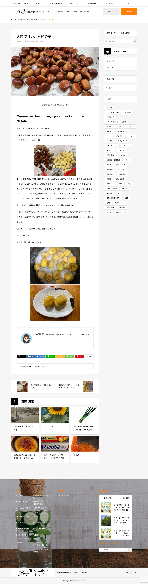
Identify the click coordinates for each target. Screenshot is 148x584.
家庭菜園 (122, 174)
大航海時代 (110, 174)
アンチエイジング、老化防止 (116, 122)
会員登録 (129, 11)
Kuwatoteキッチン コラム (23, 509)
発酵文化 (110, 193)
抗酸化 (109, 179)
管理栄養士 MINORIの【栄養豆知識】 (40, 503)
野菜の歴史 (110, 207)
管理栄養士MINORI (113, 198)
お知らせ (36, 516)
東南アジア (110, 184)
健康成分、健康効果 (113, 160)
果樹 (120, 184)
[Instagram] (127, 572)
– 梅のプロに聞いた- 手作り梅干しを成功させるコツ (40, 510)
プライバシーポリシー (23, 539)
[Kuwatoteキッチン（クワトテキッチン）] (33, 11)
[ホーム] (11, 20)
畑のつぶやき (40, 41)
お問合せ (19, 543)
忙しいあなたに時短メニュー (23, 517)
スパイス (110, 131)
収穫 (126, 160)
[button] (128, 3)
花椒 (108, 203)
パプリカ (119, 136)
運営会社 (36, 539)
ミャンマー (126, 145)
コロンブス (130, 126)
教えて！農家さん (22, 535)
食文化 (109, 212)
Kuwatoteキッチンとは (20, 3)
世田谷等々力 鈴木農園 (23, 530)
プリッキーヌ (122, 141)
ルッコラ (121, 150)
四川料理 (121, 169)
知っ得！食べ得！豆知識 (40, 496)
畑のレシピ (38, 3)
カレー (118, 126)
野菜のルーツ (119, 203)
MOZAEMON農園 (39, 529)
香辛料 (118, 212)
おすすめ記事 (124, 498)
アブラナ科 (110, 117)
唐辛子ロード (120, 165)
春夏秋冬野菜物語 (56, 3)
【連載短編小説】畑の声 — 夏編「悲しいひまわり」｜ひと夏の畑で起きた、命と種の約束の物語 (40, 547)
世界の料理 (110, 155)
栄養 (129, 184)
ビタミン (131, 136)
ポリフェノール (112, 145)
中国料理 (122, 155)
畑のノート (74, 3)
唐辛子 (109, 165)
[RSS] (136, 572)
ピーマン (110, 141)
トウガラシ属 (122, 131)
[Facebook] (131, 572)
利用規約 (36, 535)
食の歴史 (122, 207)
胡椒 (126, 198)
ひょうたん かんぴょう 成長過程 (119, 112)
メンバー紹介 (109, 3)
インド (109, 126)
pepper (109, 107)
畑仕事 (124, 188)
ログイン (111, 11)
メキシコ (110, 150)
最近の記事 (107, 498)
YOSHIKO (39, 334)
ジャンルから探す (64, 495)
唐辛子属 (110, 169)
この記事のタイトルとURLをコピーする (55, 105)
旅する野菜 (92, 3)
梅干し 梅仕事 (112, 188)
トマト (109, 136)
